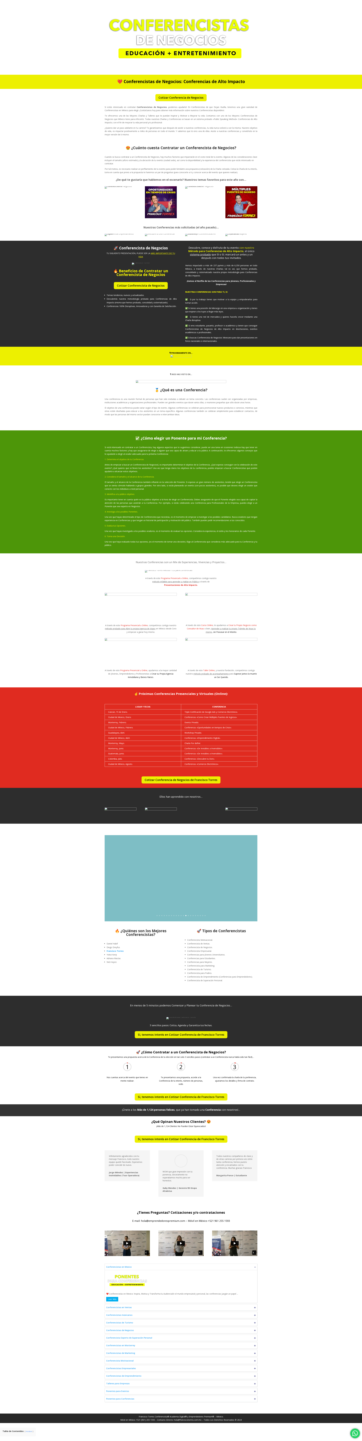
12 (183, 915)
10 (178, 915)
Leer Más (112, 1299)
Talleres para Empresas (118, 1383)
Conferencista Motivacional (120, 1360)
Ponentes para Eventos (117, 1391)
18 (197, 915)
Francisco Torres (115, 951)
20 (202, 915)
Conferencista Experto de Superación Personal (129, 1337)
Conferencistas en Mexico (119, 1267)
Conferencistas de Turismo (119, 1322)
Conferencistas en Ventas (119, 1307)
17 (195, 915)
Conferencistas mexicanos (119, 1315)
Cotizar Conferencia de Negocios (181, 97)
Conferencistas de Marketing (120, 1353)
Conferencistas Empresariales (121, 1368)
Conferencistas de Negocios (120, 1330)
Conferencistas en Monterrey (120, 1345)
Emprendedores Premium (200, 1416)
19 (200, 915)
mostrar (29, 1431)
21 (205, 915)
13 (185, 915)
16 (193, 915)
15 (190, 915)
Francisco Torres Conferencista (153, 1416)
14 (188, 915)
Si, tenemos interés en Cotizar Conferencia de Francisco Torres (181, 1035)
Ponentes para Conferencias (120, 1398)
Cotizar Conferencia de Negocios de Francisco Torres (181, 780)
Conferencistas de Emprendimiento (123, 1375)
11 (181, 915)
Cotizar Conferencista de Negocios (141, 285)
